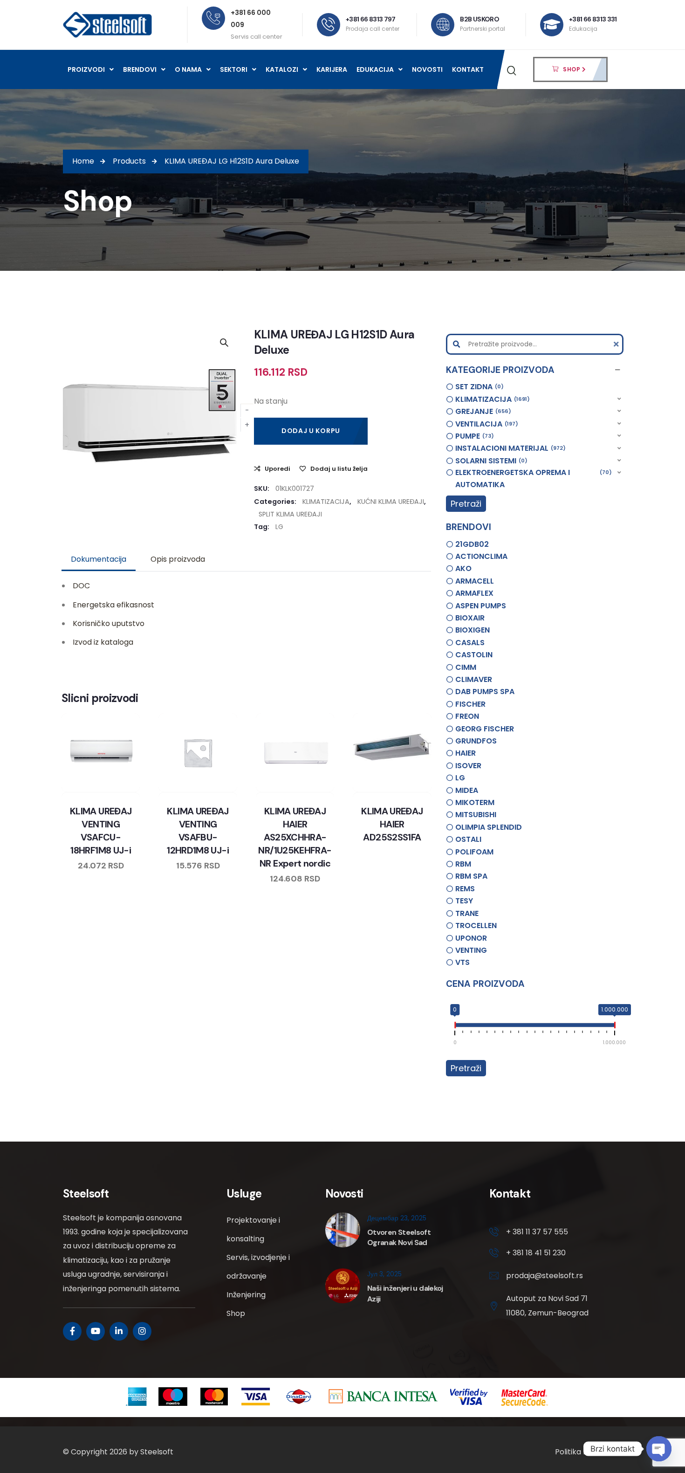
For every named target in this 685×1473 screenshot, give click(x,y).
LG (279, 526)
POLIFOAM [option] (474, 852)
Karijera (331, 69)
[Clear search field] (617, 344)
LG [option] (460, 777)
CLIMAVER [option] (473, 679)
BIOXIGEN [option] (472, 630)
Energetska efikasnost (113, 604)
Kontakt (468, 69)
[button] (534, 370)
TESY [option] (464, 900)
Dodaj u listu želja (339, 468)
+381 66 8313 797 (371, 19)
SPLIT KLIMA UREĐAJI (290, 514)
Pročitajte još (322, 790)
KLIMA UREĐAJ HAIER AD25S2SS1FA (392, 824)
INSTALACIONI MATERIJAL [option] (509, 448)
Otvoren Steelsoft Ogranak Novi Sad (399, 1237)
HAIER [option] (465, 753)
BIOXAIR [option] (470, 618)
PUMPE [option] (473, 436)
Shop (235, 1313)
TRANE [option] (467, 913)
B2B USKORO (479, 19)
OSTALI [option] (468, 839)
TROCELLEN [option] (476, 925)
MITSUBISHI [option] (475, 814)
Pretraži (466, 503)
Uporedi (277, 468)
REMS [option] (465, 888)
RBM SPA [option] (471, 876)
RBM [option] (463, 864)
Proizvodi (86, 69)
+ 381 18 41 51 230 (536, 1252)
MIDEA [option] (466, 790)
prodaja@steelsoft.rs (544, 1275)
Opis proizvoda (178, 559)
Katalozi (282, 69)
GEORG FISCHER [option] (484, 728)
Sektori (233, 69)
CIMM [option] (465, 667)
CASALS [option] (470, 642)
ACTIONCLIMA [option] (481, 556)
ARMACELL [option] (474, 581)
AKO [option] (463, 568)
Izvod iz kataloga (103, 642)
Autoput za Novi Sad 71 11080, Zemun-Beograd (547, 1305)
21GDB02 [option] (472, 544)
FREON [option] (467, 716)
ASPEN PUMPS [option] (480, 605)
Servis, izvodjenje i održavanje (258, 1266)
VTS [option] (462, 962)
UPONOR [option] (471, 938)
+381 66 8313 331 (593, 19)
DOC (81, 585)
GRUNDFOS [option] (476, 741)
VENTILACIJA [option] (485, 424)
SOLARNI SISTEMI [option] (490, 460)
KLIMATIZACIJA (325, 501)
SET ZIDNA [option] (478, 386)
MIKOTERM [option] (474, 802)
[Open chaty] (658, 1448)
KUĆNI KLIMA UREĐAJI (390, 501)
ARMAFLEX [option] (474, 593)
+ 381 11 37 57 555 (537, 1231)
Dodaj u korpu (310, 430)
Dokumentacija (98, 559)
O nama (188, 69)
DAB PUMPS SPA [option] (484, 691)
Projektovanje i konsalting (253, 1229)
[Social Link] (72, 1331)
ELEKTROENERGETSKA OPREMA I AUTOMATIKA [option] (532, 478)
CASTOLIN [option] (474, 654)
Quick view (109, 790)
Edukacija (375, 69)
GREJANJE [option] (481, 411)
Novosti (427, 69)
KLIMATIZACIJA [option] (491, 399)
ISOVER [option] (468, 765)
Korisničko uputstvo (108, 623)
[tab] (99, 559)
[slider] (455, 1026)
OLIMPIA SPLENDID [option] (488, 827)
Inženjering (246, 1294)
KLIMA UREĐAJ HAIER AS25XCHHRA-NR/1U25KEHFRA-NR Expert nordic (294, 837)
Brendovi (140, 69)
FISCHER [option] (470, 704)
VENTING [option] (471, 950)
